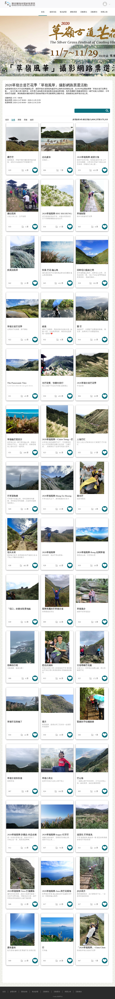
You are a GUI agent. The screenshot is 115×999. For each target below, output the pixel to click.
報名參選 (63, 12)
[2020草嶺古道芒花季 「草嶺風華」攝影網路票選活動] (19, 7)
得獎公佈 (104, 12)
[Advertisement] (57, 975)
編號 (32, 120)
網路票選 (73, 12)
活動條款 (79, 991)
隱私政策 (24, 991)
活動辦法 (83, 12)
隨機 (13, 120)
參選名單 (13, 991)
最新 (7, 120)
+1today (54, 996)
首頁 (42, 12)
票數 (25, 120)
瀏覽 (19, 120)
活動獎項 (94, 12)
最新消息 (53, 12)
